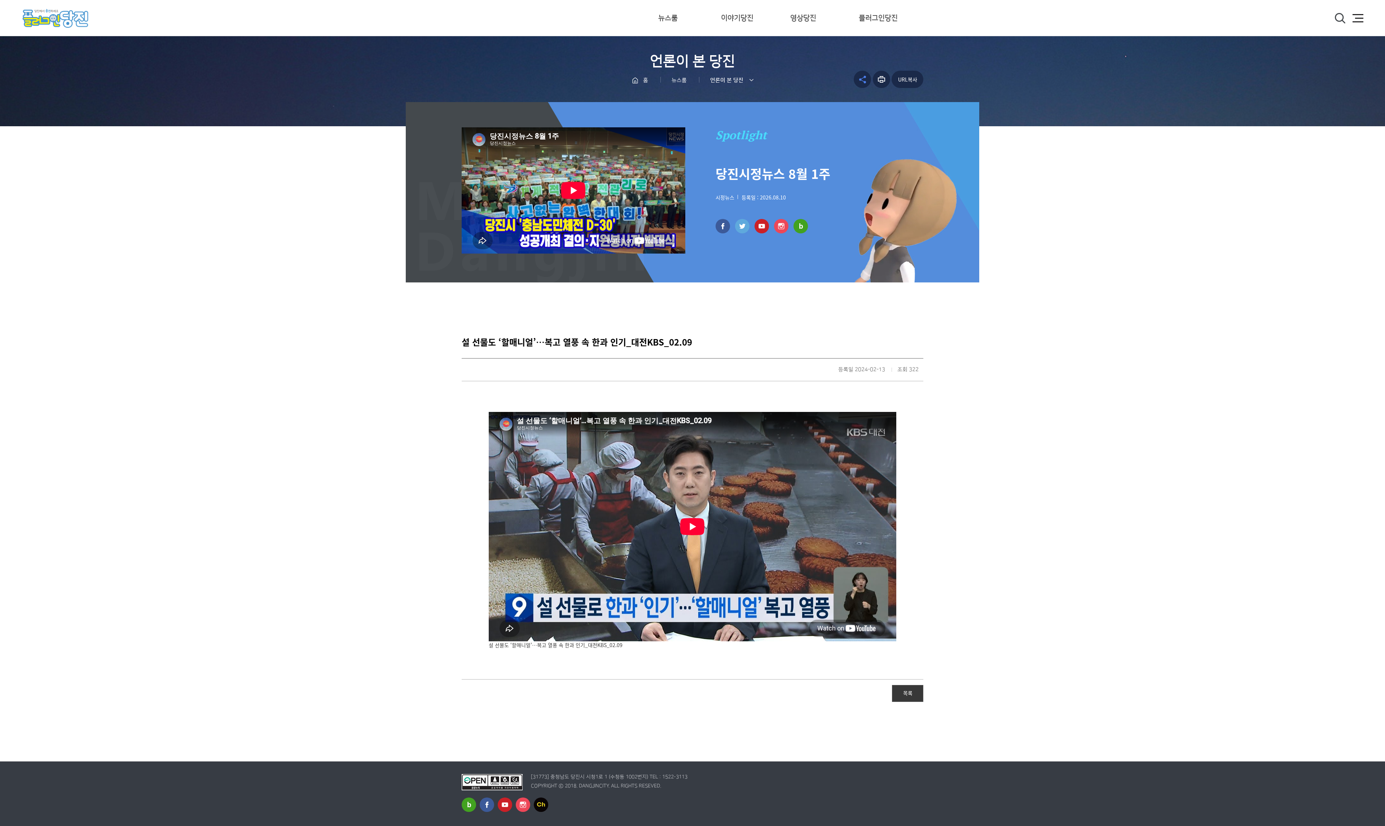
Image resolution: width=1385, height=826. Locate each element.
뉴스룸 (668, 18)
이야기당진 (737, 18)
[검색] (1340, 18)
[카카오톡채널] (541, 805)
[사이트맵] (1358, 18)
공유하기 (862, 79)
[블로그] (800, 226)
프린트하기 (881, 79)
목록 (908, 693)
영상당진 (803, 18)
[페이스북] (723, 226)
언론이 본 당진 (726, 80)
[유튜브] (762, 226)
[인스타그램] (781, 226)
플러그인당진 (878, 18)
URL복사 (907, 79)
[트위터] (742, 226)
